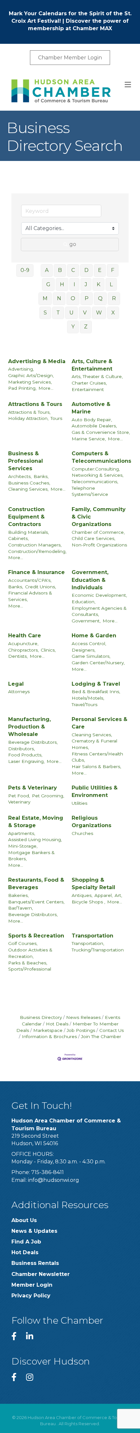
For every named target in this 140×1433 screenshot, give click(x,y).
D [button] (86, 270)
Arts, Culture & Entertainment (92, 365)
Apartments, (21, 833)
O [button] (73, 298)
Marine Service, (89, 438)
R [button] (114, 298)
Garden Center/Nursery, (98, 662)
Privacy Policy (30, 1295)
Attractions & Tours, (29, 412)
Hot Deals (57, 1023)
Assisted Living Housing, (35, 839)
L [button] (111, 284)
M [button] (45, 298)
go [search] (72, 244)
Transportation (92, 936)
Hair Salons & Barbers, (96, 766)
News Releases (83, 1017)
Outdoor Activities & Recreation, (30, 953)
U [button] (71, 313)
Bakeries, (18, 895)
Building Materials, (28, 532)
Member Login (31, 1285)
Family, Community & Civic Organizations (99, 516)
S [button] (45, 313)
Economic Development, (99, 595)
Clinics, (48, 650)
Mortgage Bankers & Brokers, (31, 856)
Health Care (24, 635)
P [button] (87, 298)
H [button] (62, 284)
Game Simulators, (91, 656)
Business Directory (41, 1017)
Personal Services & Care (99, 723)
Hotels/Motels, (88, 698)
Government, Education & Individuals (90, 579)
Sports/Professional (29, 969)
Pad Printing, (22, 388)
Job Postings (81, 1030)
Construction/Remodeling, (37, 551)
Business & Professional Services (25, 461)
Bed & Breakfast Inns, (96, 691)
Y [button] (73, 327)
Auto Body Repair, (92, 419)
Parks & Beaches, (27, 962)
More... (45, 388)
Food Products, (25, 754)
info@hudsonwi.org (53, 1180)
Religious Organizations (91, 821)
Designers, (83, 650)
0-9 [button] (25, 270)
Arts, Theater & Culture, (97, 376)
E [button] (100, 270)
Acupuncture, (23, 643)
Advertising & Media (36, 361)
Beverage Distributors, (33, 742)
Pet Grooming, (48, 795)
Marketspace (48, 1030)
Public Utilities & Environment (95, 791)
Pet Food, (19, 795)
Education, (83, 601)
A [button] (47, 270)
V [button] (85, 313)
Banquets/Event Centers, (36, 901)
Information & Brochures (49, 1036)
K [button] (98, 284)
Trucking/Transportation (98, 949)
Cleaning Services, (28, 489)
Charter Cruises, (89, 383)
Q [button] (100, 298)
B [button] (60, 270)
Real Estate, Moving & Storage (35, 821)
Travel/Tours (84, 704)
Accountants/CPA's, (29, 580)
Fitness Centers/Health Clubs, (97, 757)
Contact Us (111, 1030)
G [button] (48, 284)
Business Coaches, (29, 482)
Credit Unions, (40, 586)
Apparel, (103, 895)
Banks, (41, 476)
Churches (82, 833)
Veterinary (19, 801)
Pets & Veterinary (32, 788)
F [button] (112, 270)
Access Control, (89, 643)
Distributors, (21, 748)
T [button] (58, 313)
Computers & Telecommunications (101, 457)
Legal (16, 684)
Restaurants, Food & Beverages (36, 883)
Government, (86, 620)
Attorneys (19, 691)
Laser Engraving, (26, 761)
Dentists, (18, 656)
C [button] (73, 270)
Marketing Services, (30, 382)
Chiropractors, (23, 650)
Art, (118, 895)
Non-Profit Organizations (99, 544)
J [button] (86, 284)
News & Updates (34, 1231)
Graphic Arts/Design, (31, 375)
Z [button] (86, 327)
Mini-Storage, (22, 846)
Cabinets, (18, 538)
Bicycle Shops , (88, 901)
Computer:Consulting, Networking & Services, (97, 472)
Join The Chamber (101, 1036)
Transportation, (88, 943)
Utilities (79, 803)
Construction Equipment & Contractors (26, 516)
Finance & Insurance (36, 572)
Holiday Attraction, (28, 418)
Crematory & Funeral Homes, (94, 744)
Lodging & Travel (96, 684)
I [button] (74, 284)
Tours (56, 418)
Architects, (20, 476)
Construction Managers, (35, 544)
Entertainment (88, 389)
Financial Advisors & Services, (30, 596)
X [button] (113, 313)
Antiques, (82, 895)
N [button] (59, 298)
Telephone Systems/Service (90, 491)
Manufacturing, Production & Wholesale (29, 726)
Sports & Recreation (36, 936)
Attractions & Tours (35, 404)
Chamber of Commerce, (98, 532)
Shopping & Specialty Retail (93, 883)
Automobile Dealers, (94, 425)
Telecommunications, (95, 481)
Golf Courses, (22, 943)
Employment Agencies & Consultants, (99, 611)
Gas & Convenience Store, (101, 432)
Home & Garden (94, 635)
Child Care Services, (93, 538)
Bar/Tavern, (20, 908)
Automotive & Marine (91, 408)
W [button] (99, 313)
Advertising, (21, 369)
